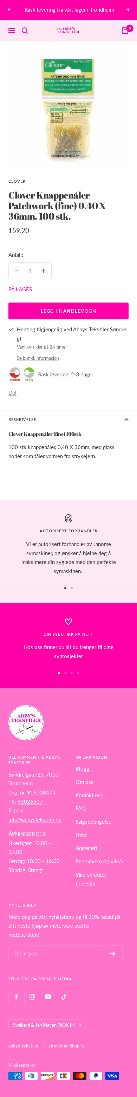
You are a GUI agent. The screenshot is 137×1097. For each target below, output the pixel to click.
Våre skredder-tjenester (92, 879)
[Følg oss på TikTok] (64, 997)
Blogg (82, 768)
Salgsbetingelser (94, 821)
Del (12, 392)
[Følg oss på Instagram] (32, 997)
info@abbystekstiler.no (34, 819)
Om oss (84, 782)
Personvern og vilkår (99, 861)
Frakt (81, 835)
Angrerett (86, 848)
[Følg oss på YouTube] (48, 997)
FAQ (81, 808)
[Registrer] (113, 953)
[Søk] (25, 30)
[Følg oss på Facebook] (16, 997)
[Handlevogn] (125, 30)
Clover (17, 181)
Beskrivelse (22, 419)
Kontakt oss (89, 795)
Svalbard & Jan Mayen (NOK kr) (44, 1025)
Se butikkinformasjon (38, 358)
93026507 (30, 801)
